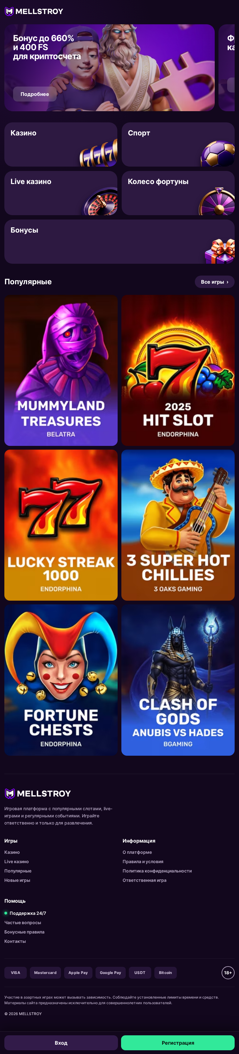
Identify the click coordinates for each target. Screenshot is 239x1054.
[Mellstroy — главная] (33, 11)
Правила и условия (143, 861)
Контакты (15, 941)
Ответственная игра (144, 880)
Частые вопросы (22, 922)
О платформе (137, 852)
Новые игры (17, 880)
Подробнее (35, 94)
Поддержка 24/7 (28, 913)
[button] (109, 67)
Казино (12, 852)
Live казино (16, 861)
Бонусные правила (24, 931)
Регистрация (178, 1043)
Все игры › (214, 282)
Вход (61, 1043)
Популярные (17, 870)
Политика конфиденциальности (157, 870)
